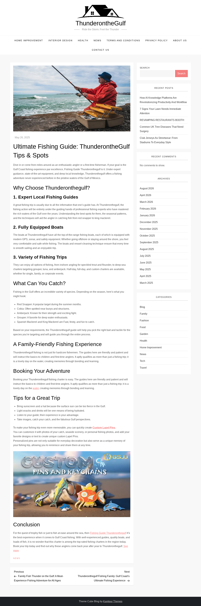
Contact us (100, 50)
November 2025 (149, 229)
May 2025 (145, 269)
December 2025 (149, 222)
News (97, 40)
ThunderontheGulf (101, 23)
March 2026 (146, 202)
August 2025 (147, 249)
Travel (143, 367)
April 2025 (145, 276)
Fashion (144, 320)
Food (143, 327)
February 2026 (148, 208)
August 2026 (147, 188)
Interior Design (60, 40)
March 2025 (146, 283)
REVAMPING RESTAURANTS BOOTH (162, 120)
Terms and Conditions (123, 40)
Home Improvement (28, 40)
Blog (142, 307)
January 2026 (147, 215)
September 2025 (149, 242)
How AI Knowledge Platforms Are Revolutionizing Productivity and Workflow (163, 100)
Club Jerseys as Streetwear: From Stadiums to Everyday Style (159, 140)
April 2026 (145, 195)
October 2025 (147, 235)
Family (143, 313)
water (36, 388)
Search (145, 67)
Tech (142, 361)
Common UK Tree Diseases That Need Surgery (161, 129)
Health (83, 40)
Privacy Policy (156, 40)
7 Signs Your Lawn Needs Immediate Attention (160, 111)
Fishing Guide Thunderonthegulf (108, 533)
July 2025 (145, 256)
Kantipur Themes (112, 601)
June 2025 (146, 262)
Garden (144, 334)
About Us (180, 40)
